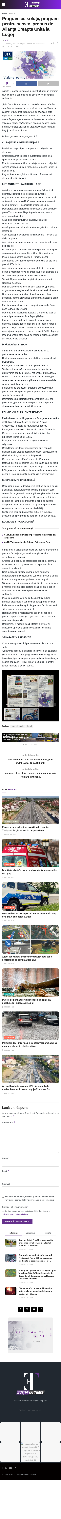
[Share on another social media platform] (48, 83)
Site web (6, 1184)
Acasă (4, 13)
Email (5, 1171)
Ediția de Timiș (9, 1474)
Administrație (11, 821)
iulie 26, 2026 (8, 877)
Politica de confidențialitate (16, 1214)
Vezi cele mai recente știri (30, 1410)
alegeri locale (18, 726)
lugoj (29, 726)
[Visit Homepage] (32, 4)
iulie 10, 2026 (8, 963)
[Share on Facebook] (26, 83)
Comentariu (8, 1122)
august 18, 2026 (9, 834)
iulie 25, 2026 (8, 920)
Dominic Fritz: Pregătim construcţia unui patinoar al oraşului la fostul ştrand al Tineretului (36, 1243)
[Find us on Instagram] (27, 1309)
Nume (6, 1158)
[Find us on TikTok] (15, 1468)
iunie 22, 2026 (8, 1093)
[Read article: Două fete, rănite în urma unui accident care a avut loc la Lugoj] (30, 853)
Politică (12, 13)
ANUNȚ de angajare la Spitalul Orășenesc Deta (27, 542)
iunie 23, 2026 (8, 1050)
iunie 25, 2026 (8, 1007)
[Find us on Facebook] (20, 1309)
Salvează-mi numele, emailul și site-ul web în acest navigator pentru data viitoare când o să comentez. (29, 1198)
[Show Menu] (3, 4)
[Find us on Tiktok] (40, 1309)
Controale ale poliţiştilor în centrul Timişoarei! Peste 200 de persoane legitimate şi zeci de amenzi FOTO (35, 1258)
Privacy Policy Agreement (15, 1206)
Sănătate (9, 994)
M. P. (7, 40)
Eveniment (9, 864)
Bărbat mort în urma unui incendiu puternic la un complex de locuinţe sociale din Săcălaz (35, 1291)
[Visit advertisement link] (30, 737)
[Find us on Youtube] (34, 1309)
